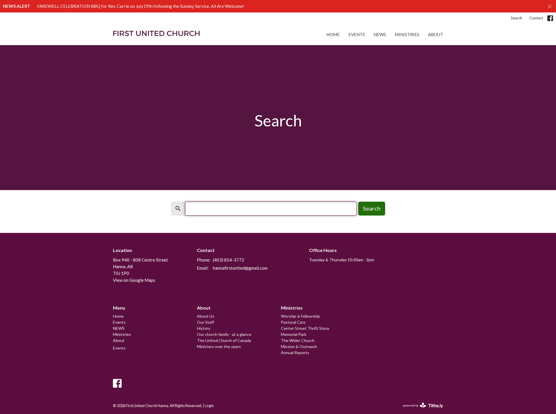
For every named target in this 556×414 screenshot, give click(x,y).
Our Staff (205, 322)
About (435, 34)
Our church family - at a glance (224, 334)
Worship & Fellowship (300, 316)
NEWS (380, 34)
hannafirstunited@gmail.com (240, 268)
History (203, 328)
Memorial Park (293, 334)
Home (333, 34)
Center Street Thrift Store (305, 328)
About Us (205, 316)
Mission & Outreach (299, 346)
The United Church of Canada (224, 340)
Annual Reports (295, 352)
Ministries (407, 34)
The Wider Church (297, 340)
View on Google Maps (134, 280)
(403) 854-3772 (228, 259)
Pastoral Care (293, 322)
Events (356, 34)
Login (209, 405)
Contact (536, 18)
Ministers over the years (219, 346)
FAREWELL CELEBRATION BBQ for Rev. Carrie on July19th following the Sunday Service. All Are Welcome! (140, 6)
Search (516, 18)
